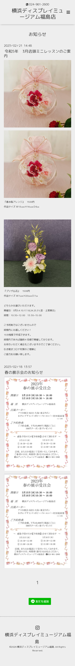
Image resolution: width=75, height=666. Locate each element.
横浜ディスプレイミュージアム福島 (38, 637)
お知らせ (37, 34)
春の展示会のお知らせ (24, 372)
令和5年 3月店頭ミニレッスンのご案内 (37, 53)
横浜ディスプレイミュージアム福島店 (37, 13)
